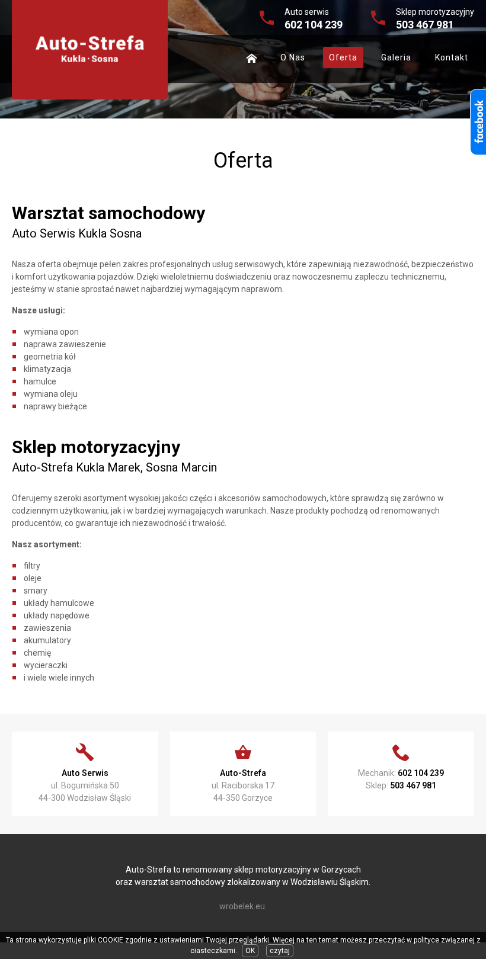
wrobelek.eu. (243, 906)
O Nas (292, 57)
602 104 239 (313, 24)
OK (250, 951)
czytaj (280, 951)
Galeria (396, 57)
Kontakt (451, 57)
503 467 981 (425, 24)
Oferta (343, 57)
